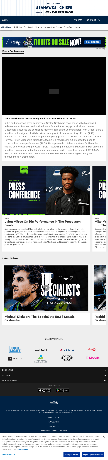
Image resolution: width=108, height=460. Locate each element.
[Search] (100, 20)
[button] (54, 91)
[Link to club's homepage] (5, 19)
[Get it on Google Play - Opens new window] (62, 391)
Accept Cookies (71, 455)
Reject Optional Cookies (93, 455)
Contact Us (54, 426)
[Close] (104, 437)
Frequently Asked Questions (54, 430)
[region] (54, 446)
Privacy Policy (54, 417)
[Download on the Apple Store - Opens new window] (44, 390)
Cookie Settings (8, 454)
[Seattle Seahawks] (54, 402)
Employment (54, 421)
